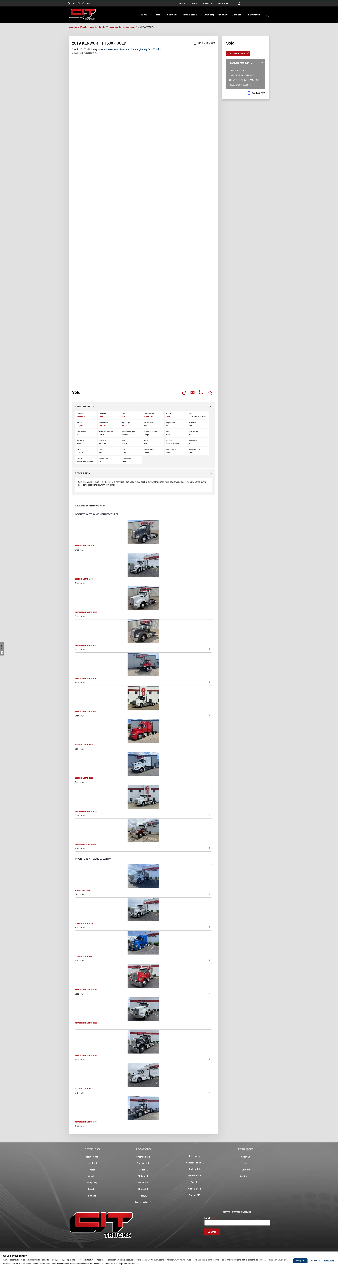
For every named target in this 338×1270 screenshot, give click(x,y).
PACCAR (102, 426)
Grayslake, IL (143, 1163)
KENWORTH (148, 417)
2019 (123, 417)
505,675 (80, 426)
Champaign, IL (143, 1157)
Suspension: (103, 441)
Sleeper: (79, 459)
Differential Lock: (195, 450)
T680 (168, 417)
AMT (78, 435)
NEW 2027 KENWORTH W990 (86, 990)
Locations (254, 14)
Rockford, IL (195, 1169)
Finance (223, 14)
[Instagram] (83, 3)
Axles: (79, 450)
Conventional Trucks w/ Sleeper (121, 27)
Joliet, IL (143, 1169)
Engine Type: (125, 423)
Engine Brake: (171, 423)
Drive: (101, 450)
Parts (157, 14)
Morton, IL (143, 1182)
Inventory (73, 27)
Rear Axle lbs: (171, 450)
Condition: (102, 414)
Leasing (209, 14)
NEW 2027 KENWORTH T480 (86, 678)
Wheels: (169, 441)
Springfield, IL (194, 1175)
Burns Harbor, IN (143, 1202)
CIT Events (207, 3)
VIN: (190, 414)
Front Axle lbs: (149, 450)
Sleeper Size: (103, 459)
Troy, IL (194, 1182)
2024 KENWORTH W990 (84, 579)
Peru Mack (194, 1156)
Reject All (315, 1261)
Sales (143, 14)
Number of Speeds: (150, 432)
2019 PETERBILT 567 (83, 890)
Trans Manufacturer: (106, 432)
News (194, 3)
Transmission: (82, 432)
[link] (184, 393)
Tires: (123, 441)
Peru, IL (143, 1196)
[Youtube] (88, 3)
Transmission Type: (128, 432)
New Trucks (92, 1157)
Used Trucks (92, 1163)
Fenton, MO (194, 1195)
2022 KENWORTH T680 (84, 745)
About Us (182, 3)
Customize (329, 1261)
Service (172, 14)
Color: (168, 432)
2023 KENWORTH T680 (84, 778)
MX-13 (124, 426)
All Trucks (82, 27)
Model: (168, 414)
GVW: (123, 450)
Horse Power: (148, 423)
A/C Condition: (126, 459)
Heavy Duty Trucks (97, 27)
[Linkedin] (78, 3)
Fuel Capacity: (193, 432)
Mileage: (80, 423)
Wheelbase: (193, 441)
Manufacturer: (149, 414)
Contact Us (222, 3)
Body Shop (190, 14)
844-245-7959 (206, 42)
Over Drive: (192, 423)
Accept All (300, 1261)
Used (101, 417)
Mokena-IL (81, 417)
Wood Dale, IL (194, 1189)
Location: (80, 414)
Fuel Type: (80, 441)
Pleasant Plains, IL (195, 1162)
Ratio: (146, 441)
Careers (236, 14)
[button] (239, 3)
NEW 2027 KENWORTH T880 (86, 546)
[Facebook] (69, 3)
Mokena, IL (143, 1176)
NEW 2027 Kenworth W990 (85, 844)
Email (211, 1218)
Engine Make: (103, 423)
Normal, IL (143, 1189)
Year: (123, 414)
